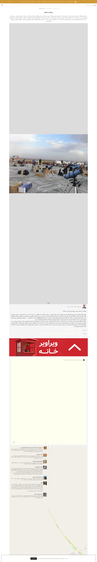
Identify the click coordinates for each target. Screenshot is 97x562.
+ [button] (50, 446)
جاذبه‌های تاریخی (54, 1)
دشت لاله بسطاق (40, 454)
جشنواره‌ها (33, 1)
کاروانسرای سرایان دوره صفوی (38, 461)
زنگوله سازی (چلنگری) (39, 467)
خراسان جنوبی (69, 330)
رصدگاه (59, 333)
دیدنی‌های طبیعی (61, 1)
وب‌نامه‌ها (28, 1)
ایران (58, 8)
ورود (10, 1)
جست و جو (2, 5)
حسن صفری (79, 306)
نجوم (70, 333)
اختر (56, 333)
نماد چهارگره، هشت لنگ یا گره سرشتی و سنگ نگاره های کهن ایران (32, 447)
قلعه (49, 333)
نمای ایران (75, 1)
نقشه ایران (23, 1)
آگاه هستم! (34, 558)
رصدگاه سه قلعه (48, 12)
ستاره (67, 333)
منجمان (77, 333)
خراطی (42, 483)
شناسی (63, 333)
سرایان (52, 333)
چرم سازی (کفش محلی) (39, 494)
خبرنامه (38, 1)
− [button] (50, 448)
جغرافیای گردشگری (69, 1)
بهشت (81, 333)
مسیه (73, 333)
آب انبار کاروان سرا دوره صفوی (38, 477)
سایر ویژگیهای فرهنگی (42, 8)
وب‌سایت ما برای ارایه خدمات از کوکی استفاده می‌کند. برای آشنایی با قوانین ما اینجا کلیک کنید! (53, 558)
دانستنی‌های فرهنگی (45, 1)
